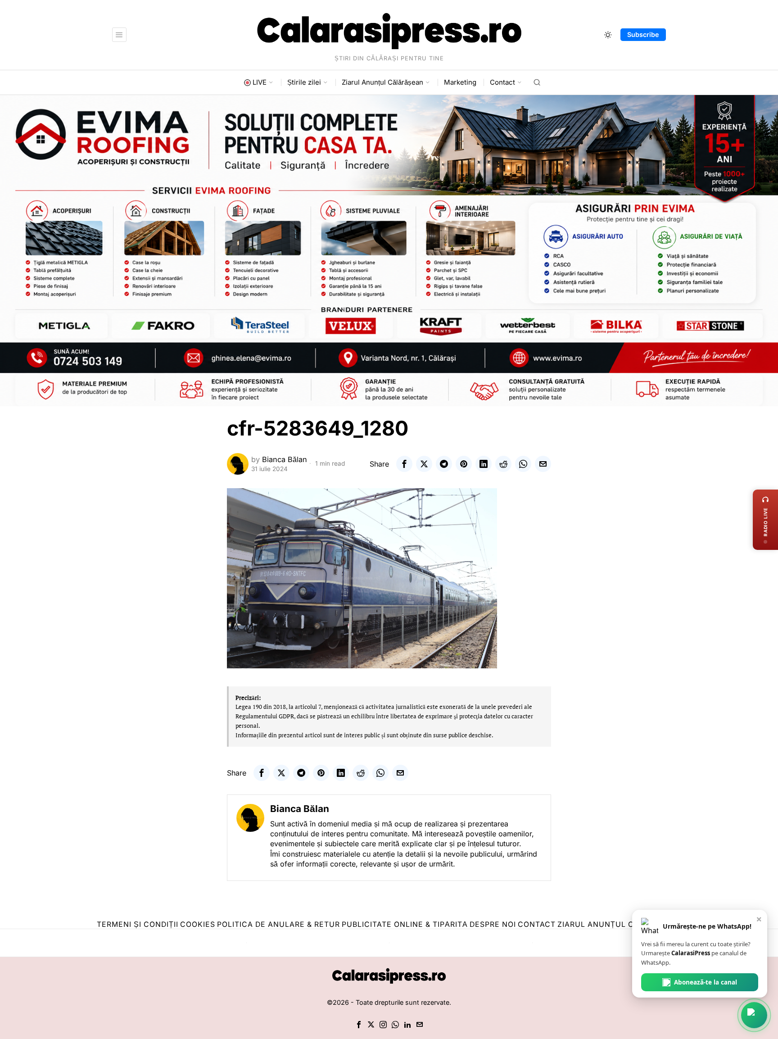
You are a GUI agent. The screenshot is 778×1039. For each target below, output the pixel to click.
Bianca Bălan (284, 459)
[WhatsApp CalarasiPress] (754, 1015)
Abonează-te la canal (705, 982)
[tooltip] (404, 464)
